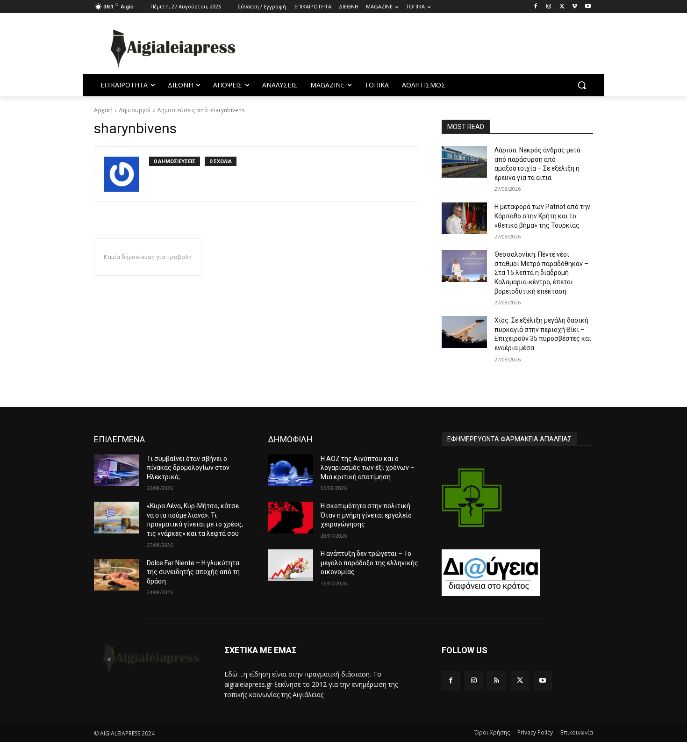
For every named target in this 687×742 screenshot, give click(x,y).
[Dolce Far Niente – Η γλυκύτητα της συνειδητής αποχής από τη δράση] (116, 575)
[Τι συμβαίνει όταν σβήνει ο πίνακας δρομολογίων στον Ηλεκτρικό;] (116, 470)
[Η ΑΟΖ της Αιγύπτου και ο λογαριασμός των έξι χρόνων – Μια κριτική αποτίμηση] (290, 470)
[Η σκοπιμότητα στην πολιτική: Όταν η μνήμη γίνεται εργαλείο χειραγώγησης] (290, 517)
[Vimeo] (574, 6)
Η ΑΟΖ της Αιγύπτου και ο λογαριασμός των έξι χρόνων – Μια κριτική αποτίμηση (368, 468)
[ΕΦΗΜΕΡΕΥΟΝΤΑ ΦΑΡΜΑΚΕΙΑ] (472, 497)
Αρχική (103, 110)
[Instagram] (549, 6)
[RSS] (496, 680)
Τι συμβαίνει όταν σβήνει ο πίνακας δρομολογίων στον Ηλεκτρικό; (188, 468)
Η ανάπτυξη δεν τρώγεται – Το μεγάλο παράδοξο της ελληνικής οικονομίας (369, 563)
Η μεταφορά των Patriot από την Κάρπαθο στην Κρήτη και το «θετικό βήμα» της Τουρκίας (542, 216)
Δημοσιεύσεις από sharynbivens (200, 110)
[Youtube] (587, 6)
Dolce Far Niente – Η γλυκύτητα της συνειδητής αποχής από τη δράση (193, 572)
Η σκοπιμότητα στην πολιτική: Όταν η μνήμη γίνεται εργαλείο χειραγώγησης (366, 515)
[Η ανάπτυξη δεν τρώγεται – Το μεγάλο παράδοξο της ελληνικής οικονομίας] (290, 565)
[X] (562, 6)
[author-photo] (126, 174)
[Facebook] (535, 6)
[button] (582, 85)
